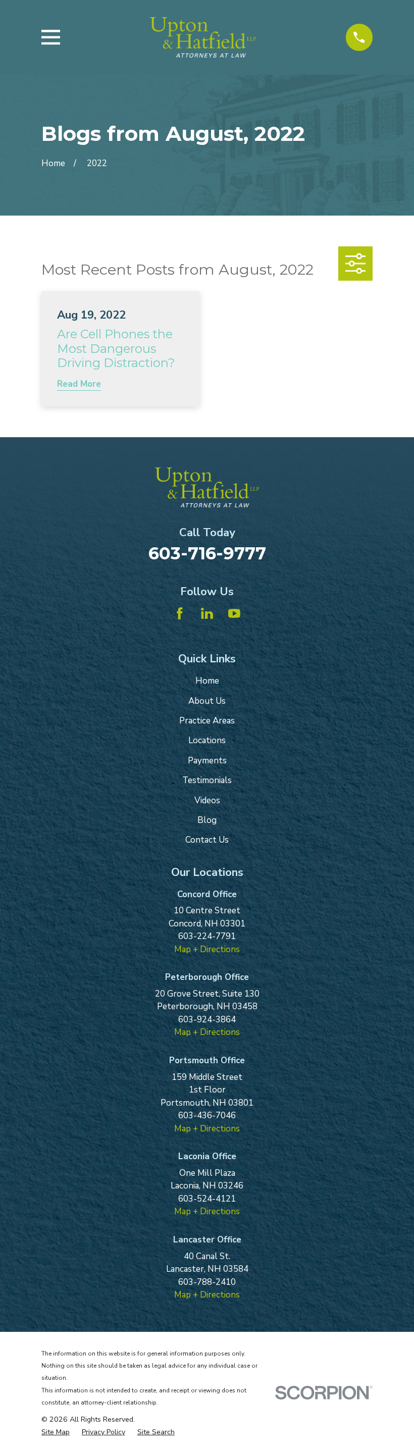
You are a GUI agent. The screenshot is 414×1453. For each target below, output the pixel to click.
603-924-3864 (207, 1019)
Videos (207, 800)
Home (207, 681)
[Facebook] (180, 613)
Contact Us (207, 840)
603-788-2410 (207, 1282)
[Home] (203, 37)
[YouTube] (234, 613)
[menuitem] (55, 1432)
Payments (207, 760)
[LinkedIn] (207, 613)
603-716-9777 (207, 553)
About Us (207, 701)
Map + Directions (207, 949)
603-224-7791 (207, 936)
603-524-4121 (207, 1199)
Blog (207, 820)
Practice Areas (207, 720)
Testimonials (207, 780)
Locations (207, 740)
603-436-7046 (207, 1115)
